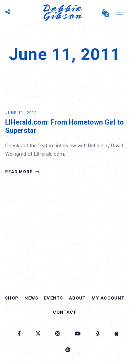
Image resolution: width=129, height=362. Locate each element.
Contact (64, 312)
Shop (12, 298)
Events (53, 298)
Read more (19, 171)
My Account (108, 298)
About (77, 298)
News (31, 298)
